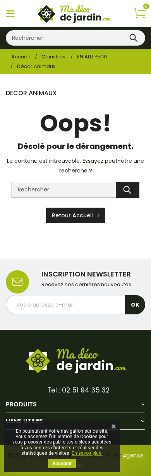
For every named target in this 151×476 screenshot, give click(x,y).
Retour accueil (75, 215)
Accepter (62, 463)
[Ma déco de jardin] (75, 362)
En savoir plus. (87, 453)
